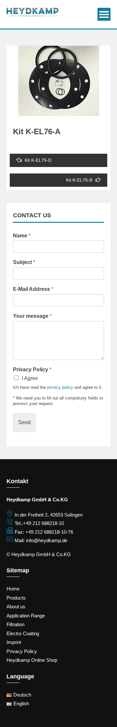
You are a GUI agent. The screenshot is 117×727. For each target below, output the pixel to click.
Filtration (15, 624)
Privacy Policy (32, 369)
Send (24, 422)
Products (16, 598)
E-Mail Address (33, 289)
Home (13, 588)
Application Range (25, 615)
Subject (24, 262)
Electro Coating (22, 633)
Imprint (13, 642)
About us (15, 606)
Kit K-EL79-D (38, 160)
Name (22, 235)
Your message (32, 316)
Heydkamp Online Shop (31, 660)
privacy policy (60, 387)
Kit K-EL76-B (79, 180)
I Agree (30, 378)
